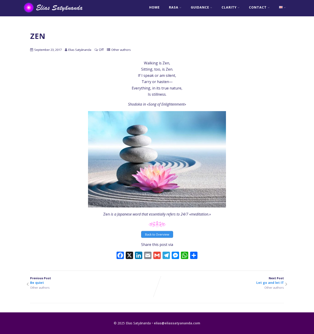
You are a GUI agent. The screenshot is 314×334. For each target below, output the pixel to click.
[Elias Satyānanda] (56, 13)
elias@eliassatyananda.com (177, 323)
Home (154, 7)
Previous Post (40, 280)
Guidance (200, 7)
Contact (258, 7)
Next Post (270, 280)
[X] (129, 256)
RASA (173, 7)
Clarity (229, 7)
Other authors (121, 50)
